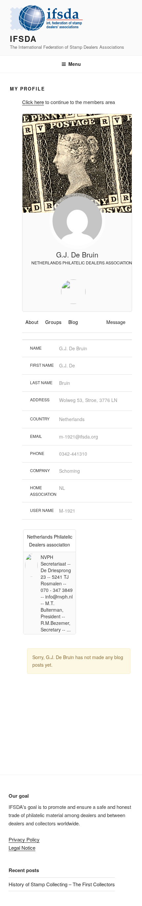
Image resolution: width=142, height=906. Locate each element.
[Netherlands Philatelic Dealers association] (73, 292)
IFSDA (23, 38)
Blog (73, 322)
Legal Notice (22, 847)
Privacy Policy (24, 839)
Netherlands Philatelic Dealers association (81, 262)
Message (115, 322)
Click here (33, 101)
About (32, 322)
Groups (53, 322)
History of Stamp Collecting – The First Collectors (62, 884)
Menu (74, 64)
